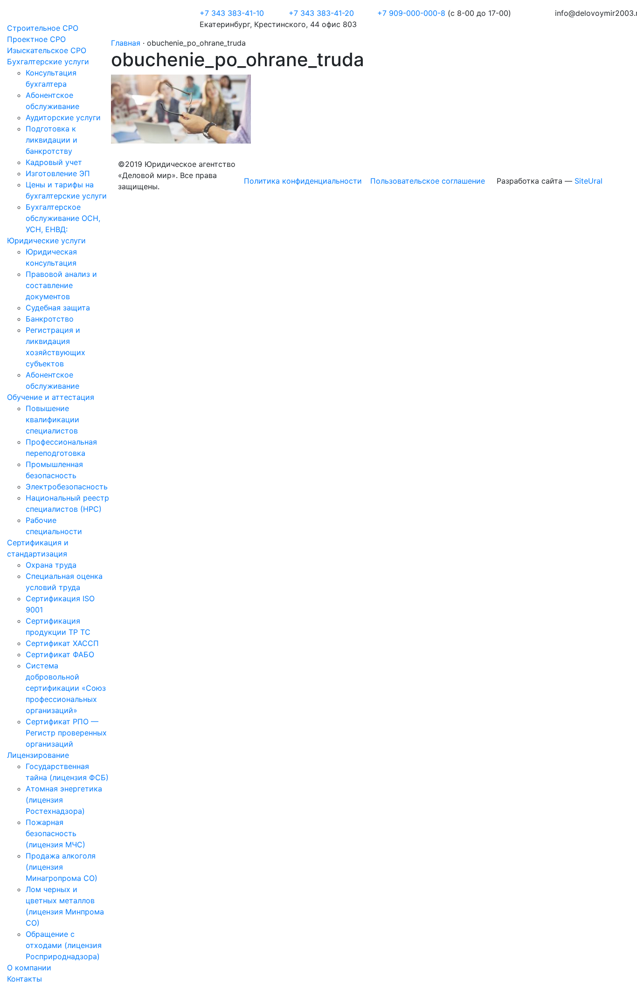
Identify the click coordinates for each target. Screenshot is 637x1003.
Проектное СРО (36, 39)
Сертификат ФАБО (60, 654)
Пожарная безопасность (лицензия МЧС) (55, 833)
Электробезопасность (67, 486)
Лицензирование (38, 755)
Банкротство (50, 318)
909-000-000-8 (412, 13)
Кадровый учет (54, 162)
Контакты (24, 978)
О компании (29, 967)
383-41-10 (232, 13)
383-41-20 (321, 13)
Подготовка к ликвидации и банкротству (51, 140)
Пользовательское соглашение (427, 180)
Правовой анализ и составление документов (61, 285)
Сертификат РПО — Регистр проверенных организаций (66, 733)
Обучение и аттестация (50, 397)
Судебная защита (58, 307)
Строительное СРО (42, 28)
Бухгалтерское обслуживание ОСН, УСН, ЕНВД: (63, 218)
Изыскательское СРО (46, 50)
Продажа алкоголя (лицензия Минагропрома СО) (61, 867)
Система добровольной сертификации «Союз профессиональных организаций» (66, 688)
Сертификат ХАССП (62, 643)
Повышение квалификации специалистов (52, 419)
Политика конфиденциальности (303, 180)
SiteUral (588, 180)
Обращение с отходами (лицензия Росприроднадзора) (64, 945)
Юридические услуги (46, 240)
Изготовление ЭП (58, 173)
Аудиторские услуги (63, 117)
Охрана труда (51, 565)
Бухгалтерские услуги (48, 61)
